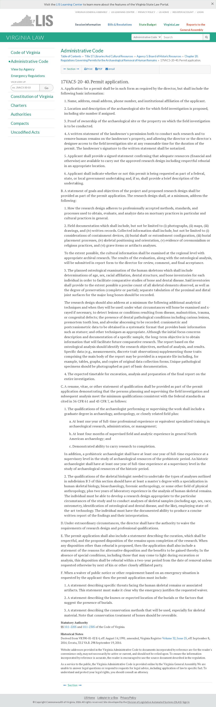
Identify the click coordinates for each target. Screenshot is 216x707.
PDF (100, 68)
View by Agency (22, 69)
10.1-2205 (70, 627)
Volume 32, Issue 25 (174, 638)
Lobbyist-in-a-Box (107, 697)
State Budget (148, 24)
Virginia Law (171, 24)
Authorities (21, 114)
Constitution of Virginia (32, 96)
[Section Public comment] (78, 68)
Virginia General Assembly (91, 12)
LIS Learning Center (69, 4)
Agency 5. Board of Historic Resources (159, 56)
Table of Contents (71, 56)
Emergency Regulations (28, 75)
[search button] (206, 37)
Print (89, 68)
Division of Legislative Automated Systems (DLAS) (154, 702)
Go (46, 88)
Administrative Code (29, 61)
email (111, 68)
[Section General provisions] (64, 68)
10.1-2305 (89, 627)
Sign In (186, 702)
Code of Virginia (25, 52)
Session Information (88, 24)
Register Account (183, 12)
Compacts (20, 123)
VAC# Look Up (18, 82)
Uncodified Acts (25, 132)
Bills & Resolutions (120, 24)
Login (200, 12)
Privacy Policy (146, 12)
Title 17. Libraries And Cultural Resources (109, 56)
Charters (19, 105)
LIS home (164, 12)
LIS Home (89, 697)
